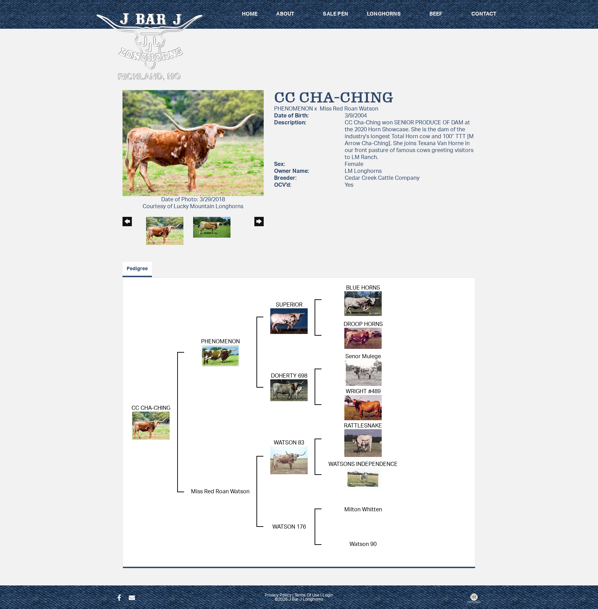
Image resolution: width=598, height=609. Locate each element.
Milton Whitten (363, 509)
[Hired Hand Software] (474, 600)
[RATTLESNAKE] (363, 442)
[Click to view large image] (193, 142)
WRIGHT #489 (363, 391)
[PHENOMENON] (220, 355)
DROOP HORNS (363, 324)
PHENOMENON (293, 109)
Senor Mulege (363, 356)
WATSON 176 (289, 527)
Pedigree (137, 268)
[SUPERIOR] (289, 321)
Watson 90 (363, 544)
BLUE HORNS (363, 288)
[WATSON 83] (289, 460)
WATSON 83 (289, 442)
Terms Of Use (307, 595)
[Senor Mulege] (363, 373)
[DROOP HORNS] (363, 338)
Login (328, 595)
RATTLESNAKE (363, 426)
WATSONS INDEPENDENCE (363, 464)
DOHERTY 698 (289, 376)
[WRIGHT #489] (363, 407)
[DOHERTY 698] (289, 390)
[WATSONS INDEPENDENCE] (363, 478)
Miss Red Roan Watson (349, 109)
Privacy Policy (278, 595)
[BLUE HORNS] (363, 303)
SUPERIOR (289, 305)
